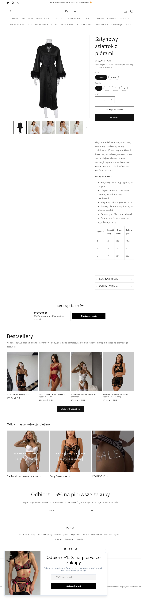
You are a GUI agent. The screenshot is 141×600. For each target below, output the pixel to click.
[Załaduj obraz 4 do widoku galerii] (62, 127)
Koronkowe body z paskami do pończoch (83, 395)
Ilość (97, 94)
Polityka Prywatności (92, 534)
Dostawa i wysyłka (112, 534)
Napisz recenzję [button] (89, 316)
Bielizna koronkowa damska (22, 476)
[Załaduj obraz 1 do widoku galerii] (20, 127)
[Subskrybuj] (92, 510)
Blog (33, 534)
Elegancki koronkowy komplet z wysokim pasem (52, 395)
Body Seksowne (58, 476)
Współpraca (23, 534)
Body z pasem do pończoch (18, 394)
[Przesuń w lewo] (10, 128)
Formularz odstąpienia (75, 539)
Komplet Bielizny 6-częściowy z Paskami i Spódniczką (115, 395)
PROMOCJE (98, 476)
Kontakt (59, 539)
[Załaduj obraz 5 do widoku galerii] (76, 127)
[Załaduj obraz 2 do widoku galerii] (34, 127)
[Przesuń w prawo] (87, 128)
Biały (113, 77)
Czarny (101, 77)
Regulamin (76, 534)
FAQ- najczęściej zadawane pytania (53, 534)
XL (116, 88)
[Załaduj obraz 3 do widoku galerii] (48, 127)
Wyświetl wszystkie (70, 409)
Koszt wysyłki (120, 65)
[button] (10, 11)
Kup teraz (114, 117)
